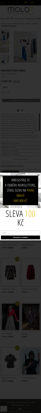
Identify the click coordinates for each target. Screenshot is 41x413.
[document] (20, 206)
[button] (38, 175)
